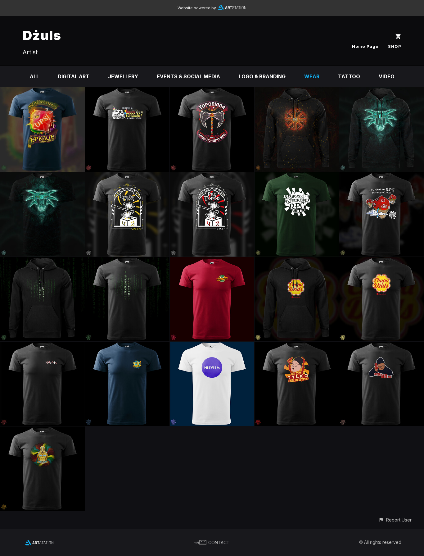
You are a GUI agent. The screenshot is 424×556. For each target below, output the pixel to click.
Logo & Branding (262, 76)
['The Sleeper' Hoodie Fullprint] (381, 92)
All (34, 76)
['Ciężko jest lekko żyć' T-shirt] (381, 346)
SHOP (394, 46)
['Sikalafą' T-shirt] (42, 346)
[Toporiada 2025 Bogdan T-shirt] (127, 92)
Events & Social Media (188, 76)
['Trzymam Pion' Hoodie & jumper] (42, 261)
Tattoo (349, 76)
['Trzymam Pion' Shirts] (127, 261)
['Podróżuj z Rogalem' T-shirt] (127, 346)
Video (387, 76)
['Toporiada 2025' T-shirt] (212, 92)
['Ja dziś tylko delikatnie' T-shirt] (297, 346)
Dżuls (42, 35)
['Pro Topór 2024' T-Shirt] (212, 176)
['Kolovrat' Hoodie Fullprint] (297, 92)
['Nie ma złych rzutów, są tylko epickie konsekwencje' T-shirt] (42, 92)
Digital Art (73, 76)
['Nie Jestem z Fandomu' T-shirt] (212, 261)
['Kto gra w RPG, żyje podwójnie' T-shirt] (381, 176)
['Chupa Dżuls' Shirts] (381, 261)
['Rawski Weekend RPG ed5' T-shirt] (297, 176)
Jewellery (123, 76)
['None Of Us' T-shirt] (42, 431)
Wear (311, 76)
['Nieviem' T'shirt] (212, 346)
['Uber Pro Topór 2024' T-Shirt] (127, 176)
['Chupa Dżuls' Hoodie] (297, 261)
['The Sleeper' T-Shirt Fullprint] (42, 176)
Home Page (365, 46)
